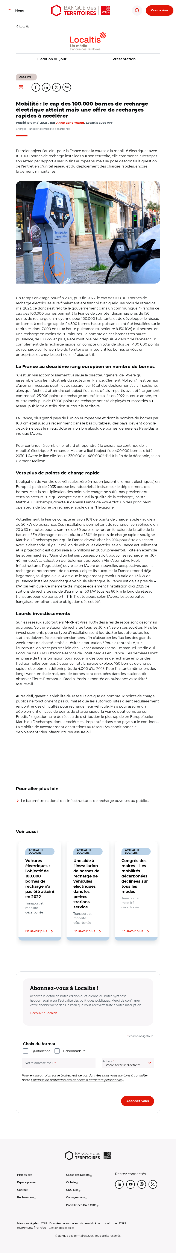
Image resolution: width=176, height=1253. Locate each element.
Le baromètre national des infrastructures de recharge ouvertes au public (84, 801)
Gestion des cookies (61, 1227)
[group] (88, 232)
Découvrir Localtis (43, 1013)
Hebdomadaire (74, 1051)
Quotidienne (41, 1051)
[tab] (30, 955)
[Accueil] (81, 10)
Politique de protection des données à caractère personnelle (76, 1080)
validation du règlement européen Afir (76, 561)
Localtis (24, 26)
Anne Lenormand (70, 122)
